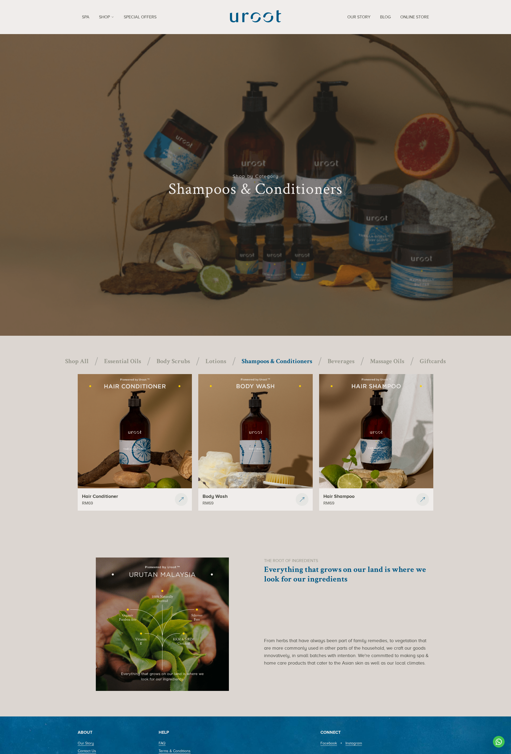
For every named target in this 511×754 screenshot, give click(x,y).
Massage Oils (387, 361)
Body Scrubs (173, 361)
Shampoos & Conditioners (277, 361)
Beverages (341, 361)
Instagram (353, 743)
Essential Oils (122, 361)
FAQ (162, 743)
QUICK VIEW (135, 479)
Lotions (215, 361)
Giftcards (433, 361)
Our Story (86, 743)
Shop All (77, 361)
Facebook (328, 743)
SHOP (104, 17)
